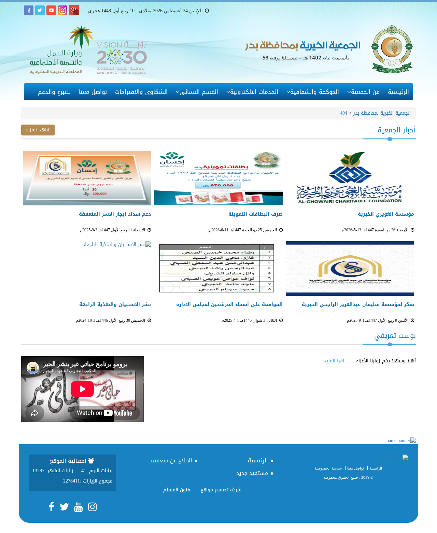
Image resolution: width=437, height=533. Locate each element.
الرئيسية (398, 91)
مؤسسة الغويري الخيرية (386, 214)
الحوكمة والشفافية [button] (314, 91)
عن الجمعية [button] (365, 91)
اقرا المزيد (334, 360)
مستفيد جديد (252, 473)
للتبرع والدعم (54, 91)
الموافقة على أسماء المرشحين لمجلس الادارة (229, 304)
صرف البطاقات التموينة (255, 214)
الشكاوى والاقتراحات (141, 91)
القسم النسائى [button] (199, 91)
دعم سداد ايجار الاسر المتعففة (115, 214)
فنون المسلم (176, 489)
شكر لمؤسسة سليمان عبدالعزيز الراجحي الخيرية (358, 304)
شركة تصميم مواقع (220, 489)
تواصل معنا (93, 91)
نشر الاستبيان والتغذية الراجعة (115, 304)
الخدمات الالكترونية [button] (254, 91)
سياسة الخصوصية (328, 468)
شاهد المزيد (38, 129)
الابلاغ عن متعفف (171, 460)
